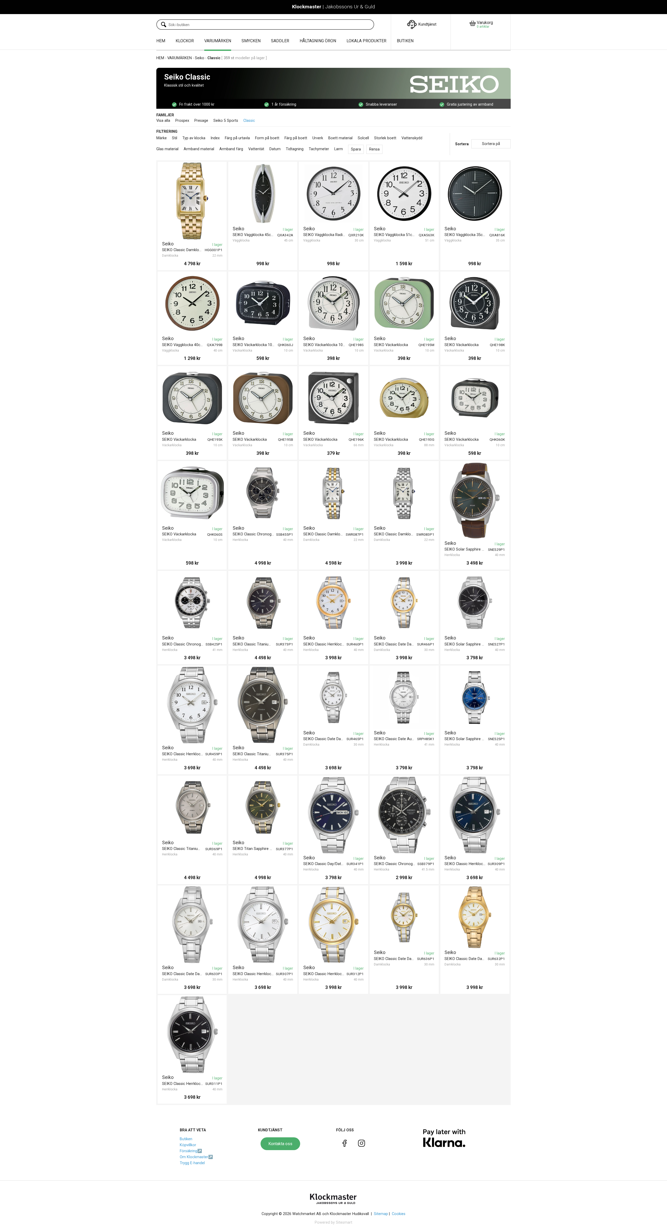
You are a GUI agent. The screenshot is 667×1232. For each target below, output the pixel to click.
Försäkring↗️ (191, 1151)
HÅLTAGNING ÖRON (318, 40)
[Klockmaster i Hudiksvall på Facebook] (344, 1144)
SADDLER (280, 40)
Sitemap (381, 1214)
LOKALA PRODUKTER (366, 40)
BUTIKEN (405, 40)
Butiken (186, 1139)
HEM (160, 40)
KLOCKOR (185, 40)
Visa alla (163, 121)
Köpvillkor (188, 1145)
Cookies (398, 1214)
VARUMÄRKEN (217, 40)
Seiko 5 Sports (225, 121)
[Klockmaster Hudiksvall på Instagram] (361, 1144)
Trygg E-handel (192, 1163)
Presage (201, 121)
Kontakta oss (280, 1143)
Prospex (182, 121)
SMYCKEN (251, 40)
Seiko (199, 58)
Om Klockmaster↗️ (196, 1157)
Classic (249, 121)
